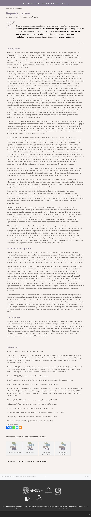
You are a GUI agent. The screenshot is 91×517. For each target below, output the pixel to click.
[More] (20, 427)
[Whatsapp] (13, 427)
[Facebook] (7, 427)
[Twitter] (10, 427)
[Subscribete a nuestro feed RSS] (89, 514)
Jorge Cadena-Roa (15, 17)
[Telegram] (17, 427)
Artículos (12, 8)
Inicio (7, 8)
